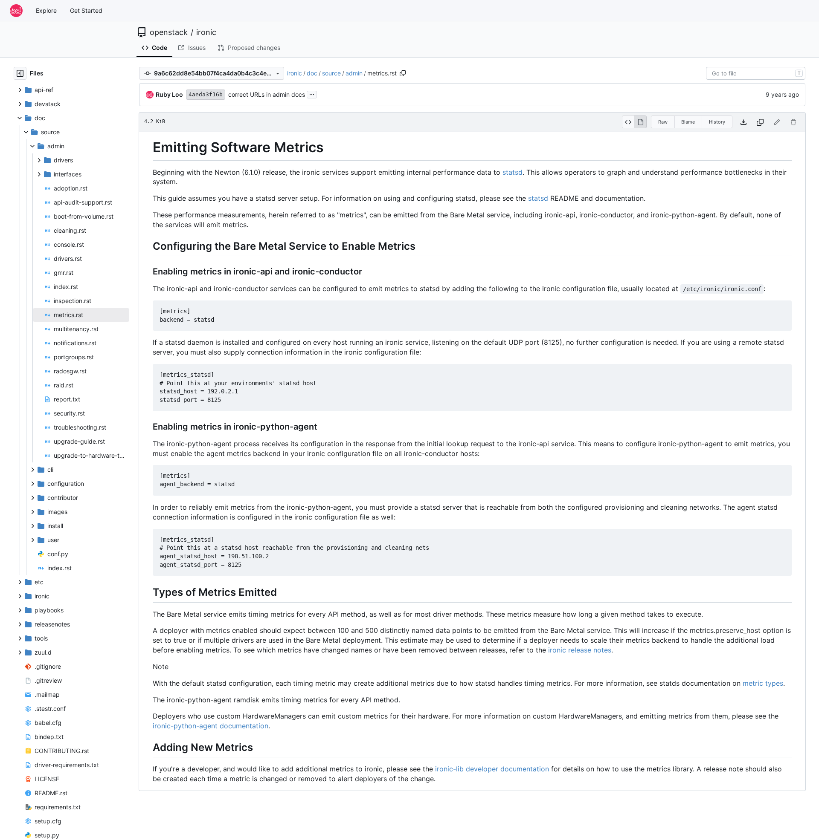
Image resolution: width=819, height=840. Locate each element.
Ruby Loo (169, 94)
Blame (688, 122)
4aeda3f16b (206, 94)
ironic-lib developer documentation (492, 769)
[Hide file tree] (20, 73)
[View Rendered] (640, 121)
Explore (46, 10)
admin (354, 73)
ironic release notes (579, 650)
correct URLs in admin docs (266, 94)
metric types (763, 683)
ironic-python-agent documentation (210, 726)
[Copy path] (403, 73)
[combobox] (755, 73)
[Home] (16, 10)
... (311, 93)
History (717, 122)
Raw (663, 122)
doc (312, 73)
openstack (169, 32)
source (331, 73)
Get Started (86, 10)
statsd (512, 172)
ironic (206, 32)
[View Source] (628, 121)
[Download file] (743, 122)
